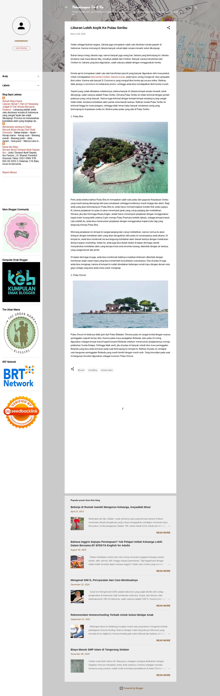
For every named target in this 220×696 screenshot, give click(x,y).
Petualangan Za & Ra (87, 7)
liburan (81, 370)
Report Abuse (9, 172)
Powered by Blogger (133, 688)
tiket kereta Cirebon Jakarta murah (108, 77)
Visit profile (21, 48)
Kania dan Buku (10, 146)
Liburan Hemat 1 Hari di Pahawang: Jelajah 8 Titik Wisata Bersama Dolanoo (20, 107)
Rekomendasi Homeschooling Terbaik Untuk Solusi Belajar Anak (112, 614)
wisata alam (107, 370)
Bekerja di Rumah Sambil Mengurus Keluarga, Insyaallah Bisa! (111, 507)
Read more (163, 532)
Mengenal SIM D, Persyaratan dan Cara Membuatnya (104, 580)
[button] (168, 28)
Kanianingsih (21, 41)
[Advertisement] (188, 66)
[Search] (196, 8)
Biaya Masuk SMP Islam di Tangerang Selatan (100, 649)
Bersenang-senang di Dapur (16, 126)
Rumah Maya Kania (12, 101)
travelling (92, 370)
